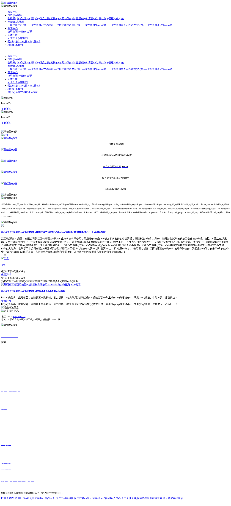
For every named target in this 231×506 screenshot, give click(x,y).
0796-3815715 (19, 316)
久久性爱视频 (131, 498)
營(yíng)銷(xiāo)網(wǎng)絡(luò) (24, 41)
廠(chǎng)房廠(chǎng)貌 (111, 18)
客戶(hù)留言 (30, 92)
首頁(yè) (12, 12)
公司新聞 (13, 31)
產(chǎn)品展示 (16, 21)
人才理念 (13, 38)
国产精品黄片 (84, 498)
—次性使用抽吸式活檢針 (68, 25)
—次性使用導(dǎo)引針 (95, 25)
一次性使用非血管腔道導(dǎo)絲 (126, 25)
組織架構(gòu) (53, 18)
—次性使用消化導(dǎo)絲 (158, 25)
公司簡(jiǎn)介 (15, 18)
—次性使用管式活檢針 (40, 25)
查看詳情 (6, 274)
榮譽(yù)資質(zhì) (88, 18)
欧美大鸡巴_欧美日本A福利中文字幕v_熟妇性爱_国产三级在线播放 (38, 498)
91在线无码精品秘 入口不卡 (107, 498)
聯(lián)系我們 (15, 44)
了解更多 (6, 108)
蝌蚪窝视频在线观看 (151, 498)
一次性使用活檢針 (18, 25)
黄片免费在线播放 (173, 498)
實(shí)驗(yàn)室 (70, 18)
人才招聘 (13, 35)
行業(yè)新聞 (25, 31)
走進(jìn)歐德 (15, 15)
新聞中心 (13, 28)
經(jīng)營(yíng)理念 (34, 18)
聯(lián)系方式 (15, 92)
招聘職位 (23, 38)
